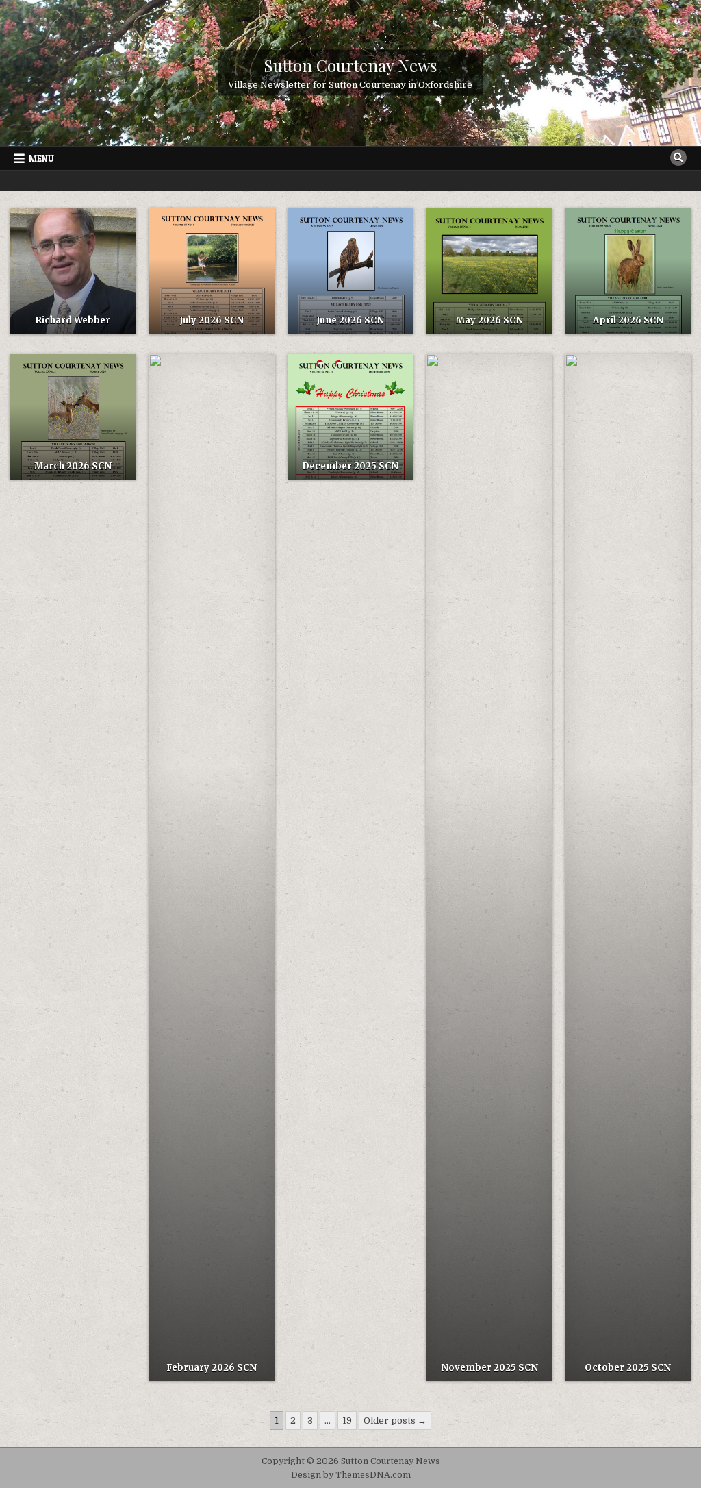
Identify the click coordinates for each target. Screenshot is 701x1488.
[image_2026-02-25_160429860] (73, 417)
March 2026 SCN (73, 466)
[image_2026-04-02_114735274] (628, 271)
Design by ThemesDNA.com (351, 1475)
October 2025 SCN (628, 1368)
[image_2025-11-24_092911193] (351, 417)
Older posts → (395, 1420)
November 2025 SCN (489, 1368)
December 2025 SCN (350, 466)
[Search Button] (678, 157)
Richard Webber (73, 320)
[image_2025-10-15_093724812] (628, 867)
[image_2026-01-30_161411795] (212, 867)
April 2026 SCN (628, 320)
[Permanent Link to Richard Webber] (73, 271)
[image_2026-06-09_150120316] (351, 271)
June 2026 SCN (350, 320)
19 (347, 1420)
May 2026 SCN (489, 320)
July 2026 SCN (211, 320)
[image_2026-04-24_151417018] (489, 271)
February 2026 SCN (211, 1368)
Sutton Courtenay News (350, 65)
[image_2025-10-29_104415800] (489, 867)
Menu (41, 158)
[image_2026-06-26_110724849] (212, 271)
